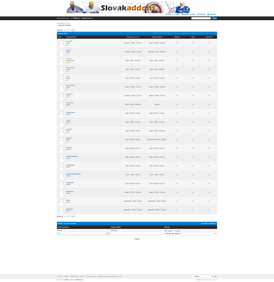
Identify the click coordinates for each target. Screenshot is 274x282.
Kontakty (66, 276)
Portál (169, 14)
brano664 (69, 129)
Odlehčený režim (91, 276)
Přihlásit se (76, 18)
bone (67, 76)
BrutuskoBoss (70, 85)
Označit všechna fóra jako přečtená (107, 276)
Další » (73, 30)
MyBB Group (79, 279)
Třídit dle (167, 227)
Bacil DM (69, 41)
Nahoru (82, 276)
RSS (120, 276)
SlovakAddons (74, 276)
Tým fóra (59, 276)
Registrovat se (86, 18)
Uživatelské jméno (63, 227)
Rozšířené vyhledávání (208, 223)
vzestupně (169, 231)
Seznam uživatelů (189, 14)
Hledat (177, 14)
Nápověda (212, 14)
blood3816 (69, 94)
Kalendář (202, 14)
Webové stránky (116, 227)
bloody (68, 120)
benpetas (69, 138)
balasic (68, 50)
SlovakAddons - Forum (63, 23)
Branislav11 (69, 103)
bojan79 (68, 59)
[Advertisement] (137, 258)
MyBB (66, 279)
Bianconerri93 (70, 67)
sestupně (136, 37)
